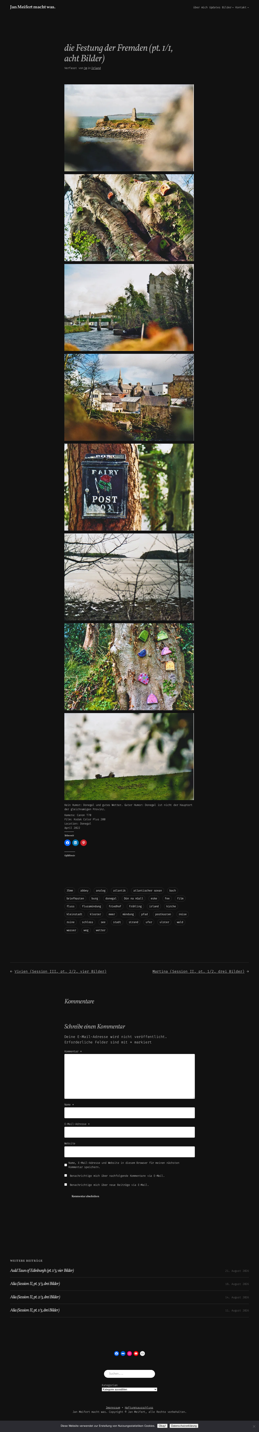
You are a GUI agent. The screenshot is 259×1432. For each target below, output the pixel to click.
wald (180, 922)
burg (94, 898)
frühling (135, 906)
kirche (171, 906)
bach (172, 890)
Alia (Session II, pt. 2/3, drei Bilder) (35, 1297)
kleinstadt (74, 914)
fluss (70, 906)
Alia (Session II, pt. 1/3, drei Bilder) (34, 1310)
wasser (71, 930)
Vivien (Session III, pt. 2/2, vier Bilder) (60, 971)
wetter (100, 930)
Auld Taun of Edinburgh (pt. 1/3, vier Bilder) (42, 1270)
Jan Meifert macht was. (32, 7)
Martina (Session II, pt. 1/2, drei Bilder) (198, 971)
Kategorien (110, 1385)
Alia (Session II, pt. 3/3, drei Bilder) (35, 1283)
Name (69, 1105)
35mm (70, 890)
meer (112, 914)
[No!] (254, 1426)
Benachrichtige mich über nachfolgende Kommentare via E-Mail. (117, 1176)
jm (85, 68)
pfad (144, 914)
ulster (164, 922)
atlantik (119, 890)
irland (154, 906)
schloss (87, 922)
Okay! (162, 1425)
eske (154, 898)
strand (133, 922)
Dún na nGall (133, 898)
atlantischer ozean (147, 890)
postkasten (163, 914)
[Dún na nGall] (129, 170)
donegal (111, 898)
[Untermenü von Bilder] (233, 7)
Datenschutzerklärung (184, 1425)
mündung (128, 914)
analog (100, 890)
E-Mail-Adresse (77, 1124)
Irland (96, 68)
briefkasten (75, 898)
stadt (117, 922)
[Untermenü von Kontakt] (248, 7)
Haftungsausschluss (139, 1408)
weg (86, 930)
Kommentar (73, 1051)
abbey (84, 890)
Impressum (113, 1408)
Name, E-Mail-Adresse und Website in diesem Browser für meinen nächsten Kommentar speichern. (123, 1165)
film (180, 898)
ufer (149, 922)
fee (167, 898)
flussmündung (91, 906)
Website (69, 1143)
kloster (95, 914)
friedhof (115, 906)
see (103, 922)
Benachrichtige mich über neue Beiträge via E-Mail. (109, 1185)
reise (183, 914)
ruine (70, 922)
